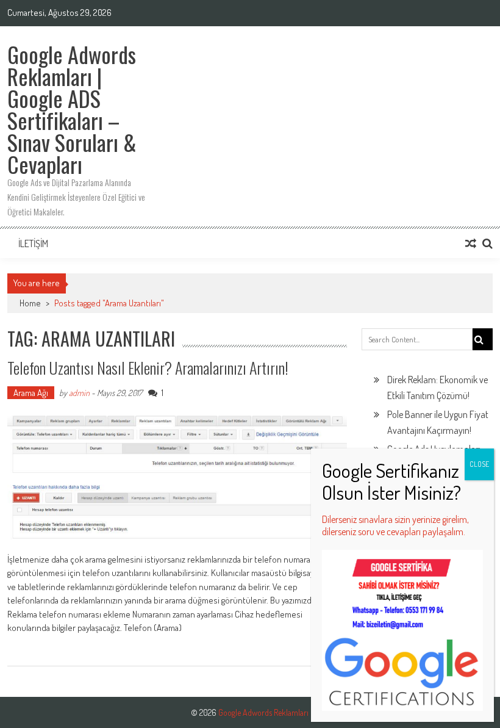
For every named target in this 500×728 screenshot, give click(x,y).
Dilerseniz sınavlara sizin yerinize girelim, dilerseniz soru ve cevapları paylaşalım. (395, 525)
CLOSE (479, 464)
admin (79, 392)
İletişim (33, 243)
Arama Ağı (30, 392)
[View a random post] (470, 243)
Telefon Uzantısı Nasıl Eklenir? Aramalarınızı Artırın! (147, 368)
